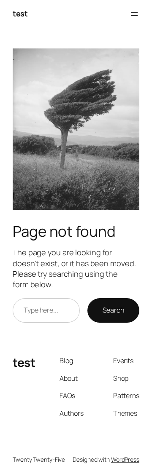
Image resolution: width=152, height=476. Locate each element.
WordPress (125, 459)
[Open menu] (134, 14)
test (20, 13)
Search (113, 310)
